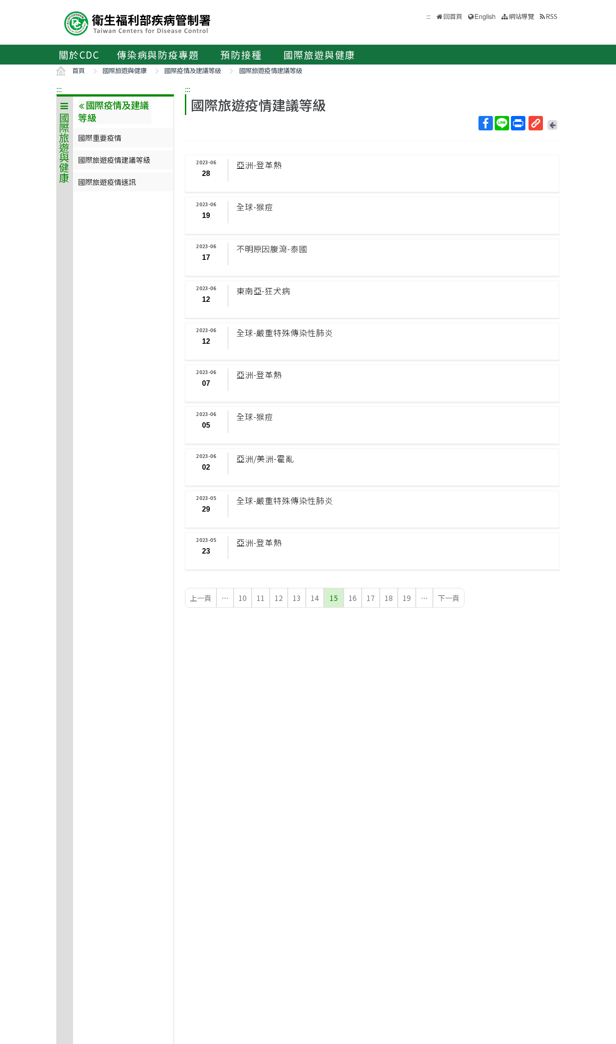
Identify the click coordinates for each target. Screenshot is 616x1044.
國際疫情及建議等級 (192, 70)
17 (371, 597)
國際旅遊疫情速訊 (107, 181)
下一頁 (449, 597)
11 (261, 597)
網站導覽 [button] (521, 16)
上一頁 (200, 597)
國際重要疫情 (99, 137)
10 (243, 597)
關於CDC (79, 54)
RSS (551, 16)
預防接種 (241, 54)
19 (407, 597)
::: (59, 88)
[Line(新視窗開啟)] (502, 123)
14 (315, 597)
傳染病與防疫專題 (158, 54)
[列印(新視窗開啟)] (518, 123)
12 (279, 597)
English (485, 16)
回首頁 (452, 16)
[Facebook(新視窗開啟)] (486, 123)
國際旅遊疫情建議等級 (270, 70)
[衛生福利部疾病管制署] (137, 22)
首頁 (78, 70)
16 (353, 597)
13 (297, 597)
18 (389, 597)
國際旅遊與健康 (320, 54)
